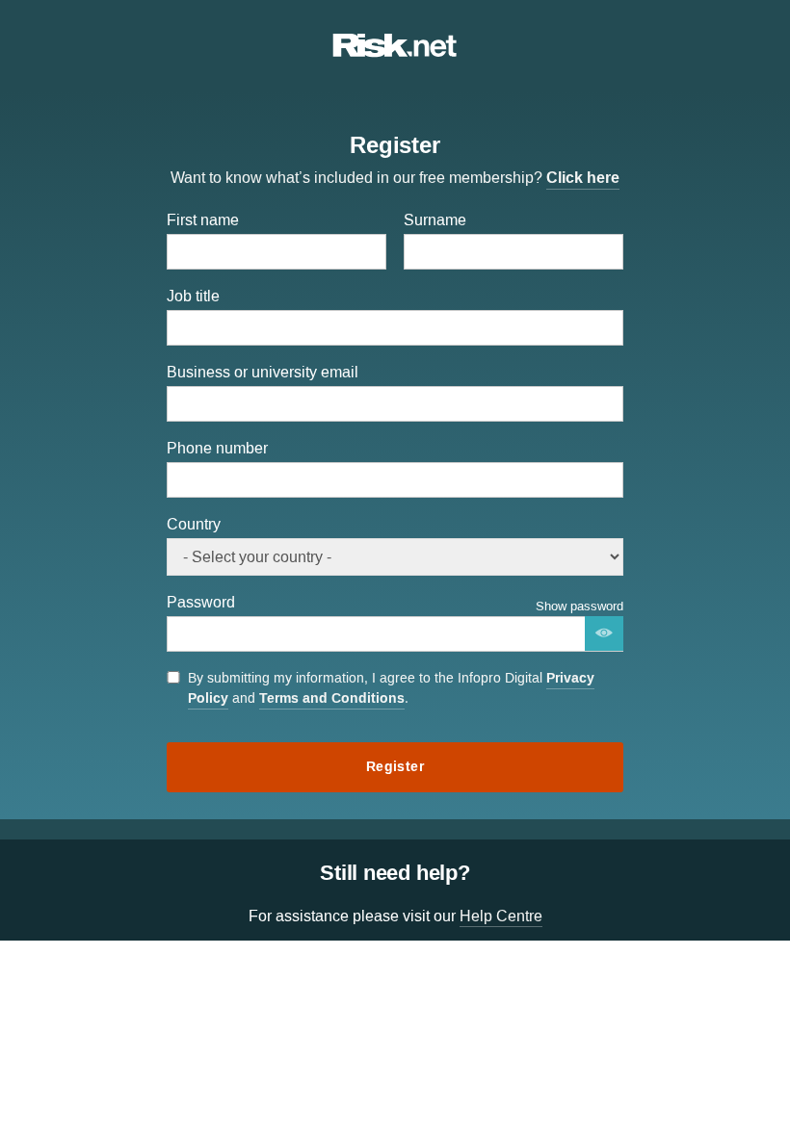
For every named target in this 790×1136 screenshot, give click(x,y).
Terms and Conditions (332, 698)
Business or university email (262, 372)
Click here (582, 178)
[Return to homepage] (395, 52)
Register (395, 767)
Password (201, 602)
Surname (435, 220)
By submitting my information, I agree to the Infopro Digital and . (391, 689)
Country (194, 524)
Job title (193, 296)
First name (203, 220)
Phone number (217, 448)
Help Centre (501, 916)
